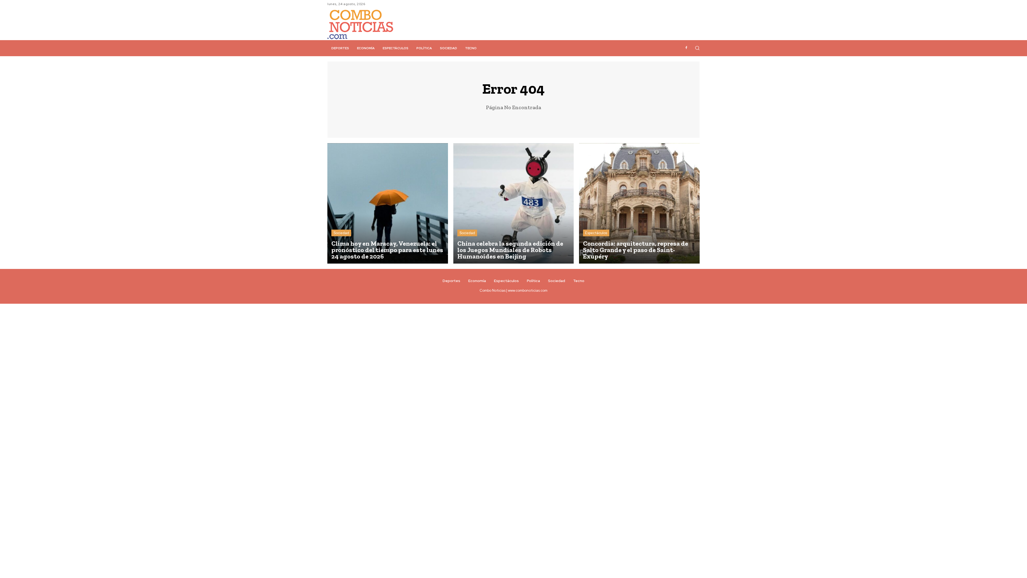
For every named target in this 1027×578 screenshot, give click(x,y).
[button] (697, 47)
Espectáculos (596, 233)
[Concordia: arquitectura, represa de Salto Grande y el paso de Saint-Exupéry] (639, 203)
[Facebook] (686, 48)
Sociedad (341, 233)
